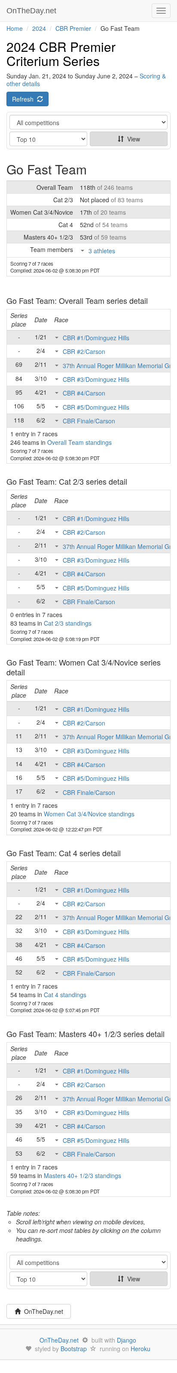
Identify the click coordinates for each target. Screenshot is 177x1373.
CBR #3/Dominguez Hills (96, 379)
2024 (39, 28)
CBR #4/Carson (84, 393)
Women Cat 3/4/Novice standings (89, 813)
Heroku (140, 1348)
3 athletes (101, 250)
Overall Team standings (79, 442)
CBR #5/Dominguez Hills (96, 407)
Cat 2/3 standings (68, 623)
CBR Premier (73, 28)
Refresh (24, 99)
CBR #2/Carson (84, 351)
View (132, 139)
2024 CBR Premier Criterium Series (61, 53)
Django (126, 1340)
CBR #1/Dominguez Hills (96, 337)
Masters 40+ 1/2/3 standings (82, 1175)
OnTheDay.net (32, 10)
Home (14, 28)
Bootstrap (74, 1348)
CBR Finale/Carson (89, 421)
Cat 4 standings (65, 994)
